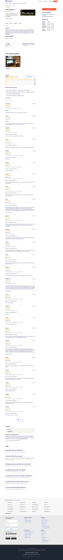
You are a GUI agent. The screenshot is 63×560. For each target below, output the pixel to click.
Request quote (49, 9)
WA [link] (11, 5)
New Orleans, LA (35, 506)
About (6, 23)
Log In (50, 1)
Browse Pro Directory (28, 520)
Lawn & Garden (15, 3)
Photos (11, 23)
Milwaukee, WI (10, 506)
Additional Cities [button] (8, 513)
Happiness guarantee (45, 540)
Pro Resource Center (28, 534)
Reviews (15, 23)
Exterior (10, 3)
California (29, 552)
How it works (44, 531)
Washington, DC (47, 511)
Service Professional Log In (29, 531)
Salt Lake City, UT (35, 509)
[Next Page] (24, 419)
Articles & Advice (23, 3)
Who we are (44, 533)
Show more (10, 431)
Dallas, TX (46, 502)
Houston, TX (22, 504)
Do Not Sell (32, 552)
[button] (13, 63)
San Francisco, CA (23, 511)
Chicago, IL (34, 502)
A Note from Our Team (45, 526)
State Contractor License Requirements (11, 434)
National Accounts (28, 537)
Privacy (26, 552)
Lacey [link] (14, 5)
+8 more (9, 16)
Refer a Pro (43, 523)
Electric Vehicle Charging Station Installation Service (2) (15, 95)
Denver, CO (10, 504)
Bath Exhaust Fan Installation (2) (11, 90)
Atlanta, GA (10, 502)
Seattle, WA (34, 511)
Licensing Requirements (45, 527)
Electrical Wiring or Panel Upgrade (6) (24, 90)
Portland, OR (22, 509)
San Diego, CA (10, 511)
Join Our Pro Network (28, 533)
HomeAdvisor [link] (7, 5)
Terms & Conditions (37, 554)
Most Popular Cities (8, 500)
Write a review (29, 76)
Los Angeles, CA (35, 504)
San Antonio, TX (47, 509)
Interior (7, 3)
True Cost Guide (44, 520)
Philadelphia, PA (11, 509)
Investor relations (44, 537)
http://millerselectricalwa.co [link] (47, 16)
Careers (43, 534)
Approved (8, 7)
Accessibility (36, 552)
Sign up (11, 528)
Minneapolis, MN (23, 506)
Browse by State (16, 500)
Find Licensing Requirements (21, 438)
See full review (8, 212)
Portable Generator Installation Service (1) (13, 93)
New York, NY (46, 506)
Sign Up (55, 1)
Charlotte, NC (22, 502)
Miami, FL (46, 504)
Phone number (9, 18)
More (19, 3)
